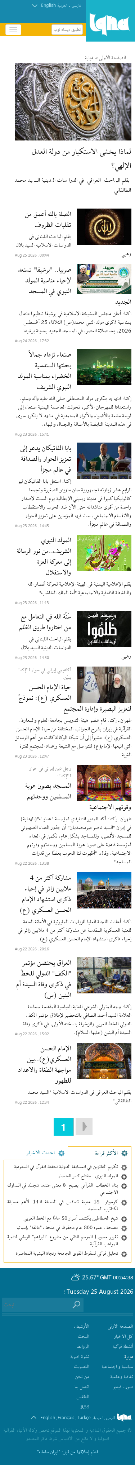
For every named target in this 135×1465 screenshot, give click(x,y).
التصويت (81, 1367)
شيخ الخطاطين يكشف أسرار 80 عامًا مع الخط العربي (71, 1218)
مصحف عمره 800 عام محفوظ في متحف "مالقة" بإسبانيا (67, 1228)
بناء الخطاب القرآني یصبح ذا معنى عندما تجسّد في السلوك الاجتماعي (63, 1189)
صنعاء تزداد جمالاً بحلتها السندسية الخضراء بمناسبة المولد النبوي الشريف (44, 371)
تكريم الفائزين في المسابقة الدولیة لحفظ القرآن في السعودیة (66, 1167)
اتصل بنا (82, 1387)
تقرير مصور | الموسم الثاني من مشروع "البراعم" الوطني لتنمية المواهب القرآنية (63, 1241)
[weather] (75, 1277)
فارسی (76, 6)
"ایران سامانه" (48, 1452)
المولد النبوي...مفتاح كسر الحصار (88, 1176)
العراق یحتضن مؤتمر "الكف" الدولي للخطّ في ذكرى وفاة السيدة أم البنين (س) (44, 979)
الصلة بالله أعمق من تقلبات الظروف (48, 220)
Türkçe (84, 1417)
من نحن (82, 1377)
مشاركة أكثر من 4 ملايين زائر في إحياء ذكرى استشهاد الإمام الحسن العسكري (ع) (45, 894)
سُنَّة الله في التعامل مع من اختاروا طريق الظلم (45, 622)
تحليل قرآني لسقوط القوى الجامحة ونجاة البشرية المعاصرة (67, 1254)
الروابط (83, 1347)
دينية (89, 58)
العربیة (62, 6)
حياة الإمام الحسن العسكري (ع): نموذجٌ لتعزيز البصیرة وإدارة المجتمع (75, 698)
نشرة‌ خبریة (80, 1357)
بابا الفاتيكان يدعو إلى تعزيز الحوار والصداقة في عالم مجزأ (46, 459)
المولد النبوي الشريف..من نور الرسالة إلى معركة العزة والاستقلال (44, 557)
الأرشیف (81, 1327)
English (48, 5)
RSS (84, 1407)
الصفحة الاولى (112, 58)
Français (66, 1417)
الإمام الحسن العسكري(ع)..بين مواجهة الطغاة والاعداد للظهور (44, 1065)
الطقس (83, 1397)
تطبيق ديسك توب (67, 30)
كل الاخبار (123, 1337)
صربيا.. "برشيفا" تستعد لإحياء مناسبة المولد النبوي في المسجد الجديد (74, 286)
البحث (83, 1337)
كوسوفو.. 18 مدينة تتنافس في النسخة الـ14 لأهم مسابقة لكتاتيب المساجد (63, 1206)
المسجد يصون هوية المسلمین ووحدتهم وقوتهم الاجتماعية (78, 797)
